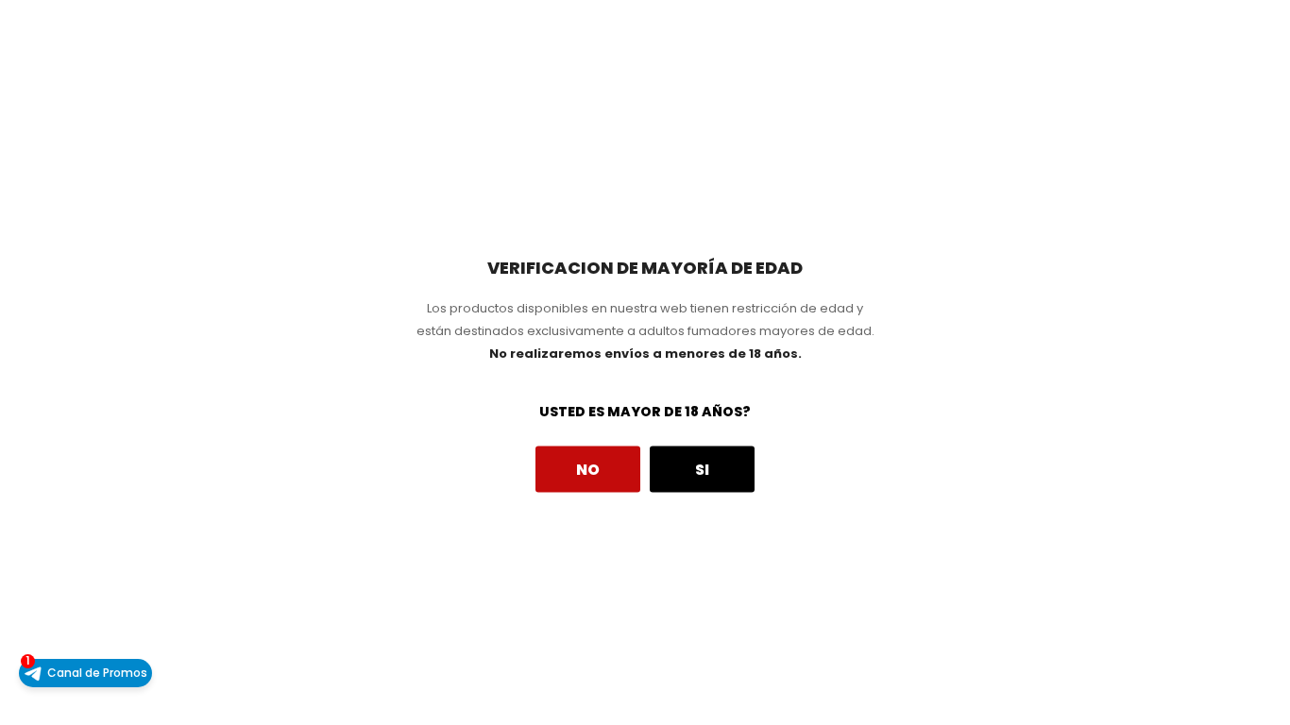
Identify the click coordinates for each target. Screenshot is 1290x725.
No (588, 469)
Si (702, 469)
